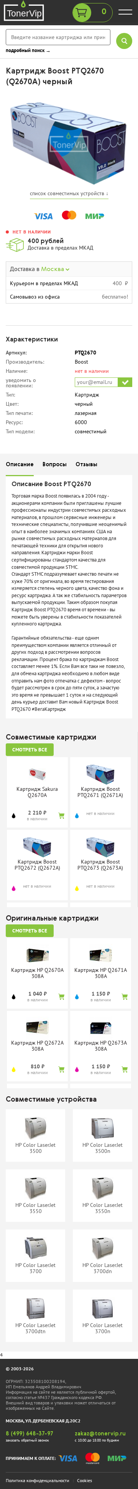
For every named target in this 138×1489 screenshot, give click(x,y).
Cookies (84, 1480)
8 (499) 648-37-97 (29, 1434)
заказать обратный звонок (27, 1440)
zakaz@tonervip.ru (100, 1434)
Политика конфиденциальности (37, 1480)
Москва (53, 269)
